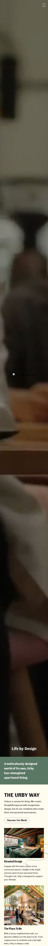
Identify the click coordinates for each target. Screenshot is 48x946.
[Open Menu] (43, 5)
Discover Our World (17, 820)
